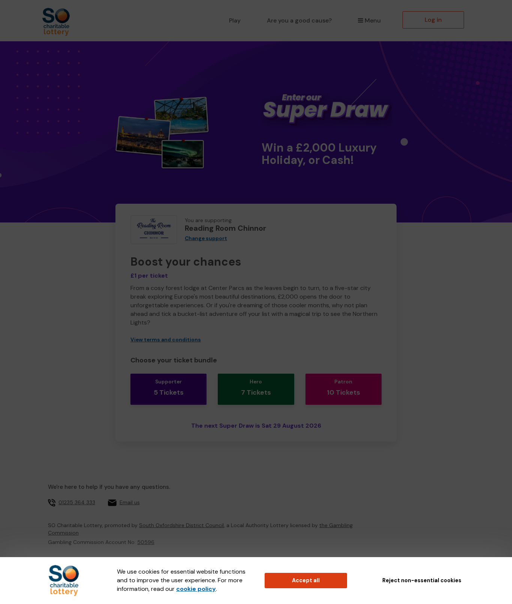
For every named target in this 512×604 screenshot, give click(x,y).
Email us (130, 502)
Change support (206, 238)
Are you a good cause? (299, 20)
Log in (433, 20)
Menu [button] (373, 20)
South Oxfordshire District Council (181, 525)
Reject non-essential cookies (421, 580)
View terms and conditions (165, 340)
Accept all (306, 580)
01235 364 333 (76, 502)
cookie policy (196, 589)
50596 (145, 542)
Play (235, 20)
